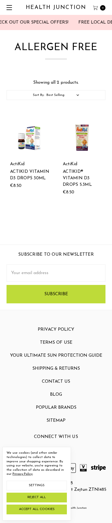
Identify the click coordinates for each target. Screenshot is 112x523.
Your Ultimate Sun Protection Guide (56, 355)
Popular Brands (56, 407)
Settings (37, 485)
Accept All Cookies (37, 509)
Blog (56, 394)
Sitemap (56, 420)
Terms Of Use (56, 342)
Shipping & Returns (56, 368)
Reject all (36, 497)
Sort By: (38, 95)
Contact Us (56, 381)
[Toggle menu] (7, 7)
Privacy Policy (56, 329)
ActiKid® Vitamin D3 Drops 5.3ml (77, 178)
